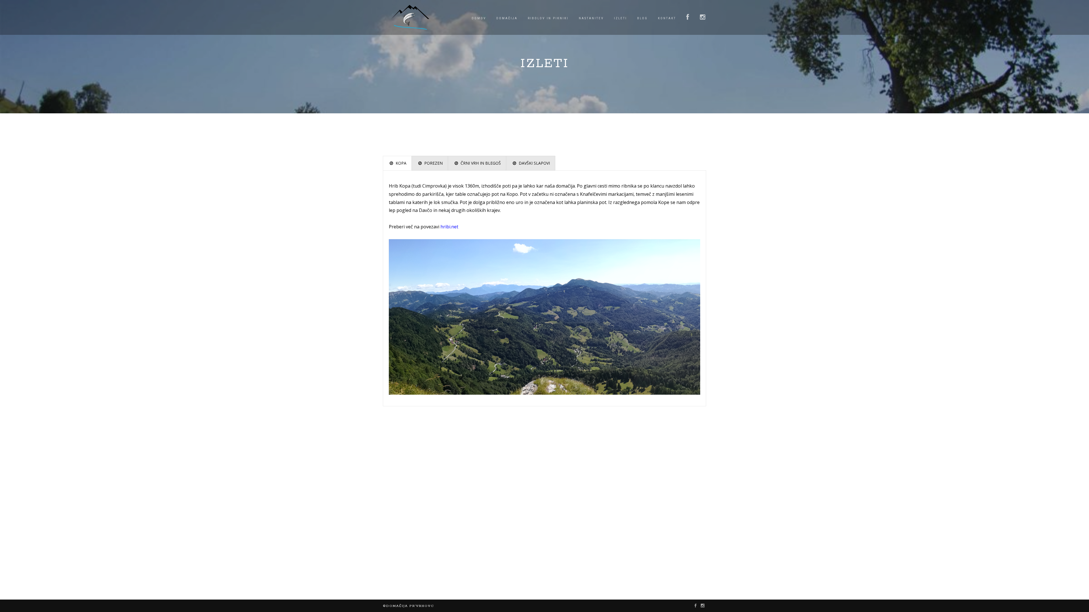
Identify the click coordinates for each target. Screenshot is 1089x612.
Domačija (507, 18)
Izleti (620, 18)
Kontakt (667, 18)
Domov (479, 18)
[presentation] (397, 163)
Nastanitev (591, 18)
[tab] (397, 163)
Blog (642, 18)
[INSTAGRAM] (703, 17)
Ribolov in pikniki (548, 18)
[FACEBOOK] (688, 17)
